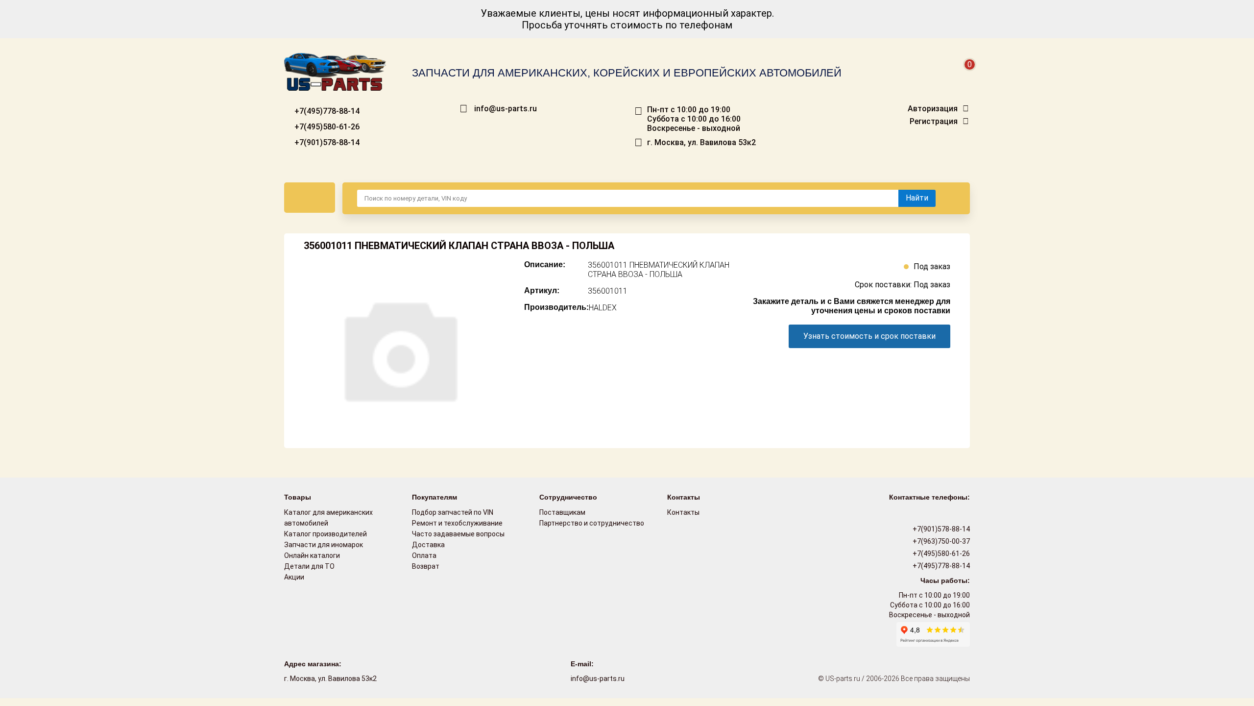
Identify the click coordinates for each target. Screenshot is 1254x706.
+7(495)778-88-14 (326, 111)
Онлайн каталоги (312, 555)
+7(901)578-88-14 (326, 142)
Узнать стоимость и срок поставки (869, 336)
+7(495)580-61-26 (326, 126)
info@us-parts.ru (505, 109)
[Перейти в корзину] (963, 76)
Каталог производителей (325, 534)
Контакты (683, 512)
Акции (294, 577)
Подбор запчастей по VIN (452, 512)
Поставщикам (562, 512)
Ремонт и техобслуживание (457, 523)
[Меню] (309, 197)
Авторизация (933, 109)
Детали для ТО (309, 566)
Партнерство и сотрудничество (591, 523)
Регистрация (934, 122)
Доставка (428, 545)
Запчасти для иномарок (323, 545)
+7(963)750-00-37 (940, 541)
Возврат (425, 566)
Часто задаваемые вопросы (458, 534)
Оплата (424, 555)
